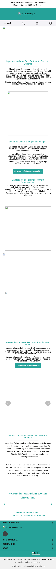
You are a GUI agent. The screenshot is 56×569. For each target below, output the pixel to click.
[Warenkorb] (50, 23)
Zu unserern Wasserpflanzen (28, 366)
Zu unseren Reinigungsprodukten (28, 171)
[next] (48, 403)
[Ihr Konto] (37, 23)
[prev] (8, 403)
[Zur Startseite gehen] (28, 13)
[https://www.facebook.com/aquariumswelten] (5, 533)
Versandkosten (47, 559)
